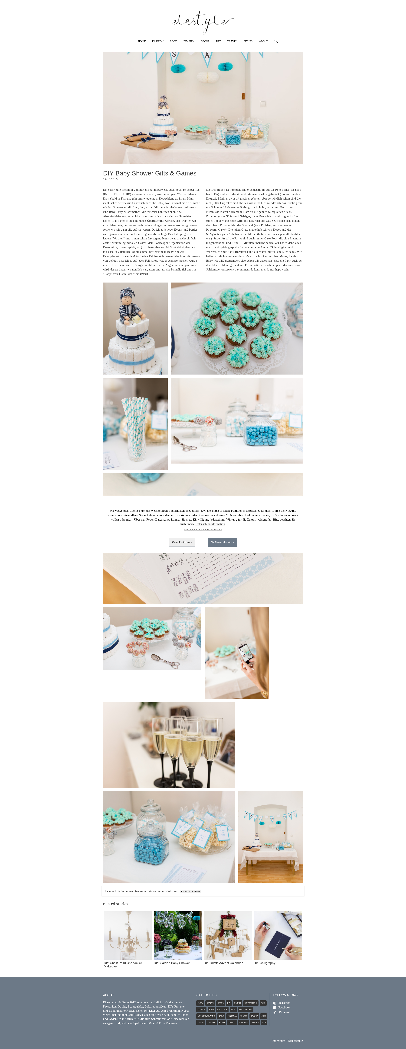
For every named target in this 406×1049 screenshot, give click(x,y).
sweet (222, 1023)
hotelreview (245, 1010)
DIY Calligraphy (264, 963)
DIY (218, 41)
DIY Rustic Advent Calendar (223, 963)
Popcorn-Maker (216, 229)
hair (233, 1010)
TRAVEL (232, 41)
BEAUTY (188, 41)
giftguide (222, 1010)
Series (248, 41)
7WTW (200, 1003)
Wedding (243, 1023)
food (211, 1010)
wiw (264, 1023)
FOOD (173, 41)
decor (221, 1003)
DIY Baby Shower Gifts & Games (149, 173)
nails (221, 1016)
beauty (210, 1003)
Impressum (278, 1040)
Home (142, 41)
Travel (232, 1023)
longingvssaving (206, 1016)
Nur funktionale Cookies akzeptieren (203, 529)
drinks (237, 1003)
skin (264, 1016)
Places (243, 1016)
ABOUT (263, 41)
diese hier (260, 203)
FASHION (158, 41)
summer (211, 1023)
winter (255, 1023)
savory (254, 1016)
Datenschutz (295, 1040)
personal (232, 1016)
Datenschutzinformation (210, 524)
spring (201, 1023)
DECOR (205, 41)
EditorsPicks (251, 1003)
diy (229, 1003)
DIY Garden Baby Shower (172, 963)
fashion (201, 1010)
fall (263, 1003)
